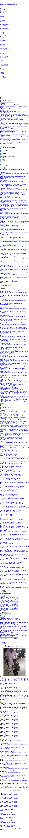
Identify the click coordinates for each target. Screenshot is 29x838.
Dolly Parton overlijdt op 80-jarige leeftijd (11, 119)
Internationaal (3, 19)
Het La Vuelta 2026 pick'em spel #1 (10, 509)
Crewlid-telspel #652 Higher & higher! (11, 503)
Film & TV (2, 60)
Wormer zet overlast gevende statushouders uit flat (13, 124)
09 (12, 678)
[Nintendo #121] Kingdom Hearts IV (10, 522)
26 (9, 679)
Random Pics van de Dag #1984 (11, 730)
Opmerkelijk (3, 25)
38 (27, 679)
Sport (1, 36)
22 (3, 679)
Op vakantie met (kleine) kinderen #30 (11, 474)
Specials (11, 4)
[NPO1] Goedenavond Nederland (10, 511)
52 (20, 680)
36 (24, 679)
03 (3, 678)
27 (11, 679)
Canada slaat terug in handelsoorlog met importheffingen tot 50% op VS (11, 238)
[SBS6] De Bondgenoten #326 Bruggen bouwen (13, 429)
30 (15, 679)
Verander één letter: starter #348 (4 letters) (12, 487)
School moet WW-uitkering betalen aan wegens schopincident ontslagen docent (13, 251)
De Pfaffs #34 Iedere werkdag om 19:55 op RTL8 (14, 527)
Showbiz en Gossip (4, 24)
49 (15, 680)
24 (6, 679)
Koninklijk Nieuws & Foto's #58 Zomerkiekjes (13, 550)
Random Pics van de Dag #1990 (9, 605)
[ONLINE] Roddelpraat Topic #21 (10, 475)
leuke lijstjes (12, 683)
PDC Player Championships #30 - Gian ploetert (13, 570)
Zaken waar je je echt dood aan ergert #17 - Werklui (14, 557)
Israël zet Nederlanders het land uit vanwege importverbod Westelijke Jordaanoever (12, 216)
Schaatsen (2, 44)
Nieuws (18, 3)
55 (24, 680)
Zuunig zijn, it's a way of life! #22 (10, 478)
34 (21, 679)
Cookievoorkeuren (24, 828)
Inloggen (2, 5)
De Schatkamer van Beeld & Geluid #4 (11, 434)
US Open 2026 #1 (6, 514)
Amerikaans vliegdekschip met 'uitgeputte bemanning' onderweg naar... (11, 555)
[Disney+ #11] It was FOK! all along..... (11, 581)
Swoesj (3, 172)
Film (1, 31)
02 (2, 678)
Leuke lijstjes (3, 642)
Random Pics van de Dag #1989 (9, 607)
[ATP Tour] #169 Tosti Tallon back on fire (12, 510)
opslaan (2, 103)
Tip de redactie (3, 77)
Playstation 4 (3, 53)
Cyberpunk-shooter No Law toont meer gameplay (13, 184)
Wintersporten (3, 45)
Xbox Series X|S (4, 57)
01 (0, 678)
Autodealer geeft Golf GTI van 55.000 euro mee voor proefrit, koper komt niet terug (13, 244)
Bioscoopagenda (4, 35)
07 (9, 678)
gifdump (7, 683)
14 (19, 678)
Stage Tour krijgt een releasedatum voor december (13, 204)
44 (8, 680)
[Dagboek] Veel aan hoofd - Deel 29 (11, 419)
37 (25, 679)
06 (8, 678)
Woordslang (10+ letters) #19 (8, 495)
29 (14, 679)
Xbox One (2, 55)
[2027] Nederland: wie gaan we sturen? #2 (12, 561)
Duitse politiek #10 (6, 543)
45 (9, 680)
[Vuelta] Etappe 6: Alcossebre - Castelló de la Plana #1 (14, 433)
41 (3, 680)
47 (12, 680)
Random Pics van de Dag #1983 (11, 731)
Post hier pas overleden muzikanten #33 (11, 437)
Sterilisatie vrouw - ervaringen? (9, 571)
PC (0, 52)
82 (0, 686)
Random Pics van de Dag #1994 (9, 118)
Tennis (1, 41)
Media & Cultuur (4, 33)
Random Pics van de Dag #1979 (11, 738)
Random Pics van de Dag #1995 (9, 104)
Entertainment (3, 27)
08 (11, 678)
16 (22, 678)
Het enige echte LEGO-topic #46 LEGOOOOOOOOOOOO (9, 469)
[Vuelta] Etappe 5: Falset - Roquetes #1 (11, 549)
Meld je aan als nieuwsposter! (12, 692)
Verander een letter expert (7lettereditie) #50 (12, 506)
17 (24, 678)
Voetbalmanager (4, 48)
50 (17, 680)
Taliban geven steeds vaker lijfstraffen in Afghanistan (14, 258)
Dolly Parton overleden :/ (8, 422)
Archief (15, 4)
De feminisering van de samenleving (11, 466)
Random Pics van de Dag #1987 (9, 609)
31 (17, 679)
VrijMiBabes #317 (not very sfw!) (11, 726)
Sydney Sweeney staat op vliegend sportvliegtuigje (14, 123)
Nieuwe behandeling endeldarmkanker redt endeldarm (14, 139)
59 (2, 682)
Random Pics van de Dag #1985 (11, 728)
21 (2, 679)
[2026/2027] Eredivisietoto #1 (9, 414)
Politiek (2, 21)
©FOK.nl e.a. (3, 830)
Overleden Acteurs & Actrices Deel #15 (11, 438)
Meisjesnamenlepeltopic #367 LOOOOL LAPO (13, 502)
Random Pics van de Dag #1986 (11, 727)
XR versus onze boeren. (7, 359)
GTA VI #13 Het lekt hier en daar (10, 467)
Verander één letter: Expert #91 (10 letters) (12, 538)
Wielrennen (2, 43)
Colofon (2, 75)
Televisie (2, 32)
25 (8, 679)
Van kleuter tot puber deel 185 (9, 485)
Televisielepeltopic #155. (8, 490)
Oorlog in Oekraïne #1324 (8, 455)
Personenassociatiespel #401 (9, 501)
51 (18, 680)
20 (0, 679)
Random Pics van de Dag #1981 (11, 735)
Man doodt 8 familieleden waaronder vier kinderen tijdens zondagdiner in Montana (14, 116)
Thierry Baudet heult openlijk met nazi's (11, 526)
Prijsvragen (2, 72)
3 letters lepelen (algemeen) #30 (9, 494)
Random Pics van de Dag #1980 (11, 736)
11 (15, 678)
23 (5, 679)
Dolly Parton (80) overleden (8, 450)
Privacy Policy (15, 828)
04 (5, 678)
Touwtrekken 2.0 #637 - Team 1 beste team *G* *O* (14, 507)
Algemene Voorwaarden (5, 828)
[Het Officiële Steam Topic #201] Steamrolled (13, 521)
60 (3, 682)
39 (0, 680)
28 (12, 679)
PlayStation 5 (3, 59)
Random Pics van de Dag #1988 (9, 608)
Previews (6, 4)
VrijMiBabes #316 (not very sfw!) (12, 734)
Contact (2, 73)
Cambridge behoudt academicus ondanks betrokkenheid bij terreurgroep (11, 480)
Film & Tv (3, 153)
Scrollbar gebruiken (6, 100)
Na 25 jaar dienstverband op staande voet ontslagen (14, 539)
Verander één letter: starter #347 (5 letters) (12, 486)
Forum (1, 3)
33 (20, 679)
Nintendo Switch (4, 56)
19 (27, 678)
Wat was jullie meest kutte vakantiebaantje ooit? (13, 562)
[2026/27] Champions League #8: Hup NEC (12, 457)
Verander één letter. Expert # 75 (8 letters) (11, 519)
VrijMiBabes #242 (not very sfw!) (10, 388)
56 (25, 680)
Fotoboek (2, 71)
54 (22, 680)
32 (18, 679)
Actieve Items (13, 3)
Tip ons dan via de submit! (16, 690)
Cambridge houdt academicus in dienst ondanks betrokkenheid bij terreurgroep (13, 176)
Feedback (2, 76)
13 (18, 678)
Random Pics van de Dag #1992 (9, 138)
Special (3, 162)
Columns (23, 3)
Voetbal (2, 37)
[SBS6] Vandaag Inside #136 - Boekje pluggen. (13, 423)
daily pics (2, 683)
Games (1, 51)
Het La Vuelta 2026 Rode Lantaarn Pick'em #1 (13, 513)
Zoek (8, 3)
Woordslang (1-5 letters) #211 (9, 497)
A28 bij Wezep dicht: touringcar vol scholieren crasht (14, 136)
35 (22, 679)
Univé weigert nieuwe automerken (10, 435)
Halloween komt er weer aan (8, 477)
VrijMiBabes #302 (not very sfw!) (10, 400)
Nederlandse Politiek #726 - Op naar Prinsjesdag (13, 421)
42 (5, 680)
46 (11, 680)
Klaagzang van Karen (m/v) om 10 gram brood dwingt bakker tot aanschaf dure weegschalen (13, 132)
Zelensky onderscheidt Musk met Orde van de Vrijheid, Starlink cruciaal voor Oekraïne (13, 192)
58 (0, 682)
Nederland (2, 17)
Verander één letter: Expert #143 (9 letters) (12, 537)
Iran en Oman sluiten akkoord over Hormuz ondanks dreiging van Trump (12, 761)
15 (21, 678)
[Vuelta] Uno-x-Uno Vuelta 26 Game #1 (11, 415)
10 (14, 678)
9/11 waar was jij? (6, 491)
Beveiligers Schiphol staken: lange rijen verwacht (13, 274)
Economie (2, 20)
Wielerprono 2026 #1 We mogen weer (11, 573)
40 (2, 680)
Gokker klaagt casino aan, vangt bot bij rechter (13, 249)
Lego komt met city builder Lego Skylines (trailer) (13, 114)
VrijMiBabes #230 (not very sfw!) (10, 397)
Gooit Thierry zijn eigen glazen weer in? (11, 380)
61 (5, 682)
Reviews (2, 4)
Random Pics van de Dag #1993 (9, 130)
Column (3, 159)
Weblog (5, 3)
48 (14, 680)
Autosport (2, 40)
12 (16, 678)
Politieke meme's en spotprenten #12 (10, 563)
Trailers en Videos (4, 64)
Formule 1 (2, 39)
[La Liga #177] (6, 515)
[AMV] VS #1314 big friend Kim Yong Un (12, 579)
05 (6, 678)
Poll (2, 163)
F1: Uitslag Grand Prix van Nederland (11, 140)
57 (27, 680)
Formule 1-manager (4, 49)
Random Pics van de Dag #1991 (9, 604)
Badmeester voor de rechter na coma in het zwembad (14, 425)
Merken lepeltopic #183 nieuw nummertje (11, 493)
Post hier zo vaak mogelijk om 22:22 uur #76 (13, 545)
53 (21, 680)
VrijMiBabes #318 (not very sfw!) (9, 128)
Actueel (2, 16)
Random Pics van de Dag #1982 (11, 732)
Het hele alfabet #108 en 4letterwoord (11, 505)
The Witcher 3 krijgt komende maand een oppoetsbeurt (14, 221)
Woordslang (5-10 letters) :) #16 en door (11, 489)
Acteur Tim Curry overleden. (8, 454)
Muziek (2, 29)
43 (6, 680)
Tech (1, 23)
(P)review (3, 160)
